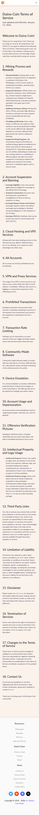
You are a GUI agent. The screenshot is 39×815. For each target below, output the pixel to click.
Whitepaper (19, 729)
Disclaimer (20, 593)
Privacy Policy (19, 775)
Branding (19, 733)
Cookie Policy (20, 787)
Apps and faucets (19, 741)
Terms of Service (19, 779)
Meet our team (19, 752)
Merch (19, 760)
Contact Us (19, 771)
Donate (19, 756)
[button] (36, 2)
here (11, 494)
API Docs (19, 737)
